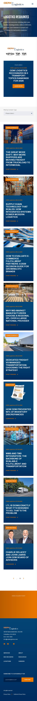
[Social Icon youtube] (5, 644)
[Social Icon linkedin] (13, 644)
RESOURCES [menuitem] (22, 657)
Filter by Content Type (10, 110)
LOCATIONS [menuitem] (7, 661)
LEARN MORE (18, 86)
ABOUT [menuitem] (20, 653)
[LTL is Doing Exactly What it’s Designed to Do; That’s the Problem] (18, 500)
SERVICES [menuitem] (7, 653)
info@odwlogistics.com (11, 639)
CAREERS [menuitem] (21, 661)
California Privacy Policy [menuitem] (19, 694)
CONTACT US (18, 611)
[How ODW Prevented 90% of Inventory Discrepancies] (18, 403)
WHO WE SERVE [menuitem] (8, 657)
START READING (11, 169)
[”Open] (32, 3)
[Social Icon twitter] (11, 643)
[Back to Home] (14, 3)
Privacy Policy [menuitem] (7, 694)
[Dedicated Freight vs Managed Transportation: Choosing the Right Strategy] (18, 356)
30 (20, 578)
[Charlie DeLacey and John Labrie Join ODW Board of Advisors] (18, 546)
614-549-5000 (8, 637)
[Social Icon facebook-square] (8, 644)
